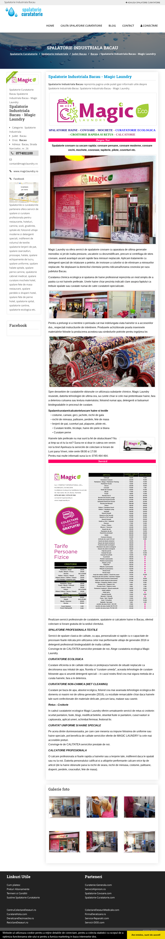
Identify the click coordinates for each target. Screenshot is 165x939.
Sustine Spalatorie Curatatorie (23, 897)
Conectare (150, 25)
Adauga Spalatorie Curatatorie (143, 2)
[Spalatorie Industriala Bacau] (24, 79)
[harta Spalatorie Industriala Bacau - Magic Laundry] (23, 192)
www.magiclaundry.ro (25, 171)
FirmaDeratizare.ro (95, 914)
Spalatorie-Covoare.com (98, 893)
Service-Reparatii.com (97, 918)
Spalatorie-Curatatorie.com (100, 897)
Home (50, 25)
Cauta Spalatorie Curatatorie (81, 25)
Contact (128, 25)
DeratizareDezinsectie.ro (20, 918)
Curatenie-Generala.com (98, 884)
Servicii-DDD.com (94, 922)
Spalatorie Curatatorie (24, 53)
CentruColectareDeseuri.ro (21, 909)
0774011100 (24, 153)
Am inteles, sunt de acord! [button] (145, 935)
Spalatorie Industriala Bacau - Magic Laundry (90, 76)
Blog (112, 25)
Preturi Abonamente (18, 889)
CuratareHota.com (17, 914)
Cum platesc (13, 884)
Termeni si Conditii (17, 893)
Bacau (94, 53)
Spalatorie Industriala (54, 53)
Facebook (18, 178)
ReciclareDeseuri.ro (17, 922)
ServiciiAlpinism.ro (95, 889)
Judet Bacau (79, 53)
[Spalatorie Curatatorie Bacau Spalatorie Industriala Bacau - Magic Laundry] (64, 809)
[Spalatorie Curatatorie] (25, 11)
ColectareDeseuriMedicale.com (102, 909)
